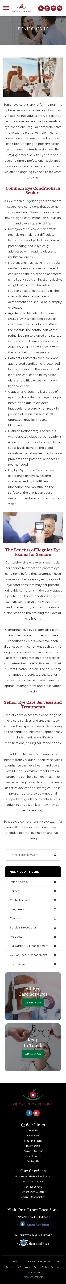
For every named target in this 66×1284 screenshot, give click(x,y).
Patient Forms (33, 1156)
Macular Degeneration (33, 1197)
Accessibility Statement (18, 1267)
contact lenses (19, 900)
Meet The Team (33, 1140)
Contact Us (33, 1054)
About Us (33, 1130)
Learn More (33, 1002)
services (15, 891)
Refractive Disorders (32, 1181)
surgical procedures (23, 927)
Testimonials (33, 1146)
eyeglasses (17, 909)
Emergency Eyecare (33, 1192)
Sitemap (55, 1267)
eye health (17, 918)
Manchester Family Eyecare (33, 1235)
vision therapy (19, 881)
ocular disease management (28, 955)
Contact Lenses (33, 1186)
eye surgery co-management (29, 945)
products (16, 936)
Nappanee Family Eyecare (33, 1217)
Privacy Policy (41, 1267)
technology (17, 964)
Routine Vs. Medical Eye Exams (33, 1176)
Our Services (33, 1135)
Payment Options (33, 1151)
